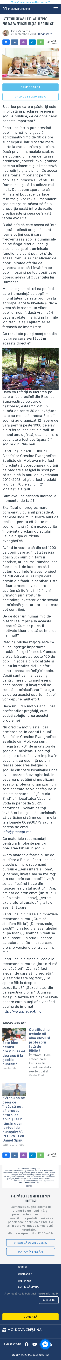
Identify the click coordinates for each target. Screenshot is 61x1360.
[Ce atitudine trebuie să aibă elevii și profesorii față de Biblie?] (42, 1054)
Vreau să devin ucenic (30, 1242)
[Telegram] (32, 42)
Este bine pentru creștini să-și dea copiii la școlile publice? (13, 1053)
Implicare (24, 1281)
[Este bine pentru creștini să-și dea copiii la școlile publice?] (14, 1034)
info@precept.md (17, 832)
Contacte (25, 1274)
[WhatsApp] (40, 42)
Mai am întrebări (30, 1251)
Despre (22, 1267)
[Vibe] (23, 42)
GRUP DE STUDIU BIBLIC (30, 96)
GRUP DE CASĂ (30, 87)
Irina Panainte (20, 31)
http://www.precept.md (21, 1011)
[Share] (6, 42)
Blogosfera (45, 34)
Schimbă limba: (28, 1286)
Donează (30, 1316)
